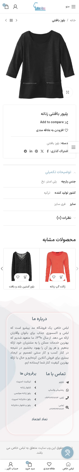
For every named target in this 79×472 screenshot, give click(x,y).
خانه (73, 20)
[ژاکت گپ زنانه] (57, 266)
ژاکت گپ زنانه (57, 287)
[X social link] (42, 151)
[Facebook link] (47, 151)
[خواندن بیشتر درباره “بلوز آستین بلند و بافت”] (25, 277)
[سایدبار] (73, 147)
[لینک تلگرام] (25, 151)
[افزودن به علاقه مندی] (54, 277)
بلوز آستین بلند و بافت (21, 287)
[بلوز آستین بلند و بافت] (21, 266)
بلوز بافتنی (58, 20)
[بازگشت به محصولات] (11, 20)
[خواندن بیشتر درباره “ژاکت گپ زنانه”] (61, 277)
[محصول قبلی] (16, 20)
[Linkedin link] (31, 151)
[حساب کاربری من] (15, 6)
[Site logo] (40, 6)
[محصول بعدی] (6, 20)
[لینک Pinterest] (36, 151)
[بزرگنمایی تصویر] (67, 92)
